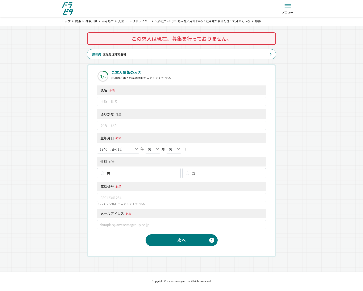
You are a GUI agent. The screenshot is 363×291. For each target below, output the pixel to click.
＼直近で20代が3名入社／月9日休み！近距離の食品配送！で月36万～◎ (202, 21)
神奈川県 (91, 21)
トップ (66, 21)
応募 (258, 21)
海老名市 (108, 21)
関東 (78, 21)
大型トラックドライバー (134, 21)
